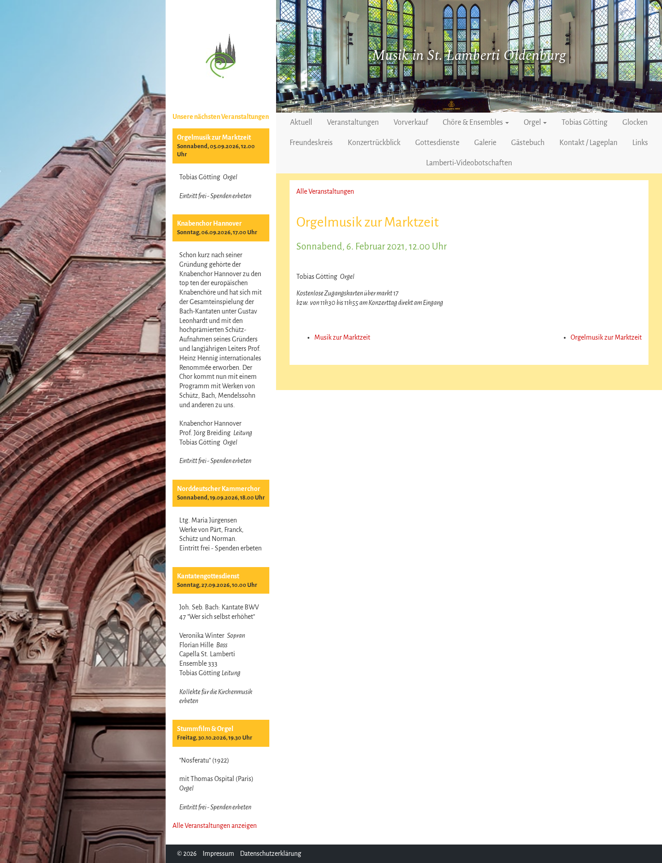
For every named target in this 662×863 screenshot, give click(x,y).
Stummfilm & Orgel (205, 728)
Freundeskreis (311, 143)
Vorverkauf (411, 122)
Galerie (485, 143)
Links (640, 143)
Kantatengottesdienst (208, 576)
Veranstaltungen (353, 122)
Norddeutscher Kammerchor (218, 488)
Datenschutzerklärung (270, 853)
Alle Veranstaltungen (325, 191)
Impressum (218, 853)
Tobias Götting (585, 122)
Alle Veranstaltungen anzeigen (214, 825)
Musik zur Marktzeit (342, 337)
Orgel (533, 122)
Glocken (635, 122)
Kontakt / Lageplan (588, 143)
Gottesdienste (437, 143)
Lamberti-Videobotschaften (469, 163)
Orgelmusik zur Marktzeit (214, 137)
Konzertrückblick (374, 143)
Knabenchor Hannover (209, 223)
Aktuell (301, 122)
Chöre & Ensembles (473, 122)
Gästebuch (527, 143)
